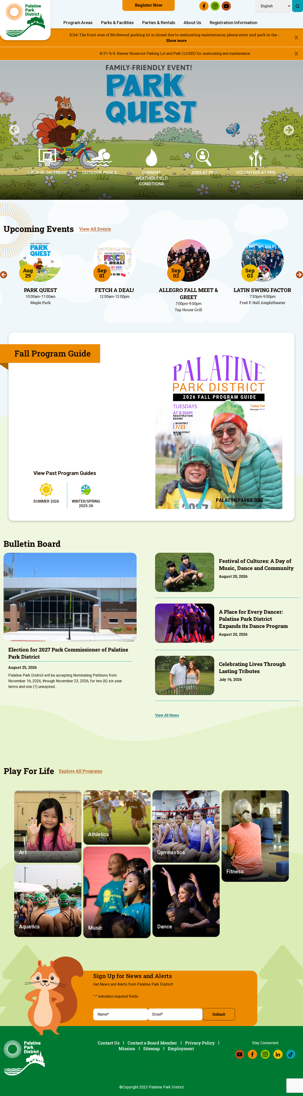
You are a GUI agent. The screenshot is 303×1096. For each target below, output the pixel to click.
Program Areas (78, 22)
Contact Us (109, 1043)
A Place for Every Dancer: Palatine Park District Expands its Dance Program (253, 618)
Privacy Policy (200, 1043)
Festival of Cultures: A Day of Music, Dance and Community (256, 564)
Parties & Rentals (158, 22)
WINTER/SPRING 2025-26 (86, 503)
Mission (127, 1048)
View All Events (95, 229)
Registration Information (233, 22)
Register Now (148, 5)
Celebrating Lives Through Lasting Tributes (252, 667)
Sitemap (151, 1048)
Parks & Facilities (117, 22)
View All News (167, 715)
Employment (181, 1048)
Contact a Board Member (152, 1043)
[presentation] (3, 274)
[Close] (296, 38)
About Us (192, 22)
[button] (14, 130)
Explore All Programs (80, 771)
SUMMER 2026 (46, 501)
